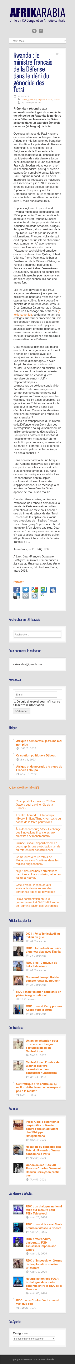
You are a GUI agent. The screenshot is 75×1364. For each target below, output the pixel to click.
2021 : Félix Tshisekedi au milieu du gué (43, 935)
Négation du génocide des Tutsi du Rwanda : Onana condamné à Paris (43, 1150)
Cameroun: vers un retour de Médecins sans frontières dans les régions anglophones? (37, 860)
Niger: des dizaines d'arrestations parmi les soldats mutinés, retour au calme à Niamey (38, 874)
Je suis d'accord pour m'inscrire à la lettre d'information (36, 703)
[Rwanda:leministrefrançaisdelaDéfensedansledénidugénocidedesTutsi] (33, 72)
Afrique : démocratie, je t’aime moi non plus (39, 742)
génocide (32, 99)
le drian (49, 99)
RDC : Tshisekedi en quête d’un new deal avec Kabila (43, 949)
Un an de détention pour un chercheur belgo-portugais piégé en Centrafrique (42, 1045)
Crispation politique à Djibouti (36, 755)
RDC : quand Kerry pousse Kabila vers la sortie (44, 1007)
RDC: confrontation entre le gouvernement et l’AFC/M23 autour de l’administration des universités (38, 902)
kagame (41, 99)
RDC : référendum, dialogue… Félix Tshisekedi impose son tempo (41, 1244)
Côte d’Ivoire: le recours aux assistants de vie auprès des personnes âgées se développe (35, 888)
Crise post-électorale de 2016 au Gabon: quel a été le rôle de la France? (36, 804)
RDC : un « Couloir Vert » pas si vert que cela (37, 1302)
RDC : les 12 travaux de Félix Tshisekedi (41, 964)
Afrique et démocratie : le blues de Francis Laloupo (39, 768)
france (24, 99)
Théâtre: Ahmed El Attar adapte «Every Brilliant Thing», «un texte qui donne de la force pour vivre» (38, 818)
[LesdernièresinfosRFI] (25, 788)
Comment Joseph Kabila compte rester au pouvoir (43, 978)
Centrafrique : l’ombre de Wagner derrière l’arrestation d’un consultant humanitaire (42, 1067)
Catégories (20, 1333)
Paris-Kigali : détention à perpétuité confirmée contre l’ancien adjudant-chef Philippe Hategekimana (42, 1128)
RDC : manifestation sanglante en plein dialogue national (38, 993)
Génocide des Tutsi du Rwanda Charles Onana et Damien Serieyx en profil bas (43, 1170)
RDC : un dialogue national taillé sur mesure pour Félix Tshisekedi (44, 1209)
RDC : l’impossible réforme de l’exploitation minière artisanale (44, 1263)
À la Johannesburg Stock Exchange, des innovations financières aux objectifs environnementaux (39, 832)
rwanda (57, 99)
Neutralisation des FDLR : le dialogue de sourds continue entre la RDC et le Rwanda (44, 1283)
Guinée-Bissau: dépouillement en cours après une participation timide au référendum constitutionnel (38, 846)
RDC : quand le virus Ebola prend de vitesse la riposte (44, 1226)
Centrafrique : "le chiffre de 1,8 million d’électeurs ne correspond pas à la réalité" (38, 1087)
